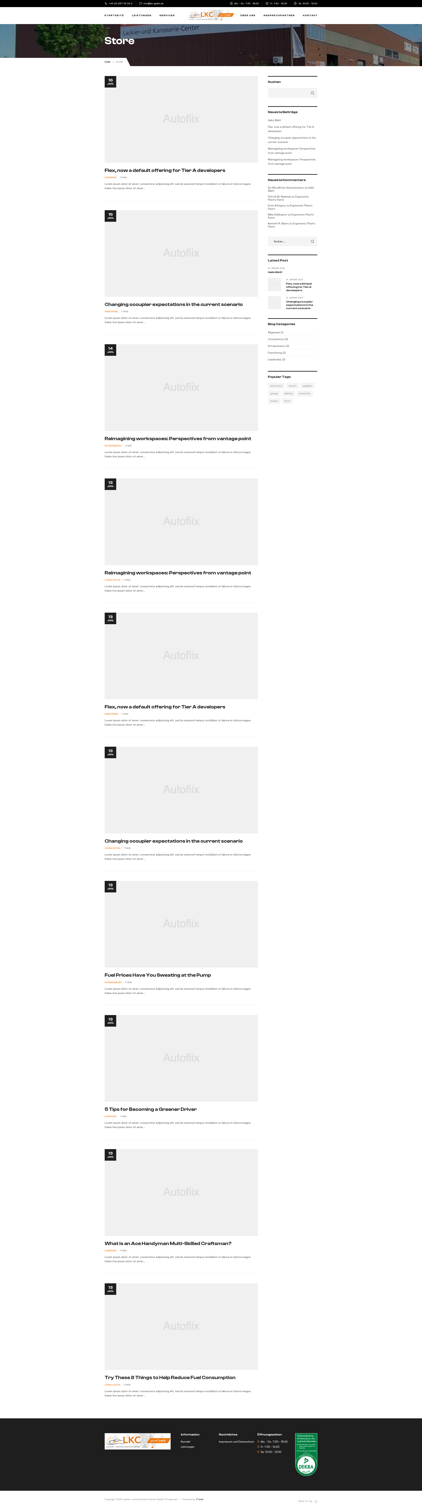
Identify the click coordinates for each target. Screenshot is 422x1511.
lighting (289, 393)
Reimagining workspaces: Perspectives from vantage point (178, 439)
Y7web (199, 1499)
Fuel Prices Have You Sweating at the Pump (158, 975)
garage (274, 393)
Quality (274, 400)
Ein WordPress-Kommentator (286, 187)
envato (292, 385)
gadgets (307, 385)
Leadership (111, 177)
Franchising (111, 311)
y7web (123, 177)
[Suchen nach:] (292, 241)
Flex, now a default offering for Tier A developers (165, 170)
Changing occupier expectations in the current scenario (174, 304)
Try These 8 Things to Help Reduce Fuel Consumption (170, 1377)
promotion (304, 393)
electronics (276, 385)
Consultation (112, 580)
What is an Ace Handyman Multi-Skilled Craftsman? (168, 1243)
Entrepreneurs (113, 445)
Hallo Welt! (274, 120)
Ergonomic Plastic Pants (290, 207)
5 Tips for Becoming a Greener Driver (151, 1109)
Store (287, 400)
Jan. (110, 81)
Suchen (274, 82)
